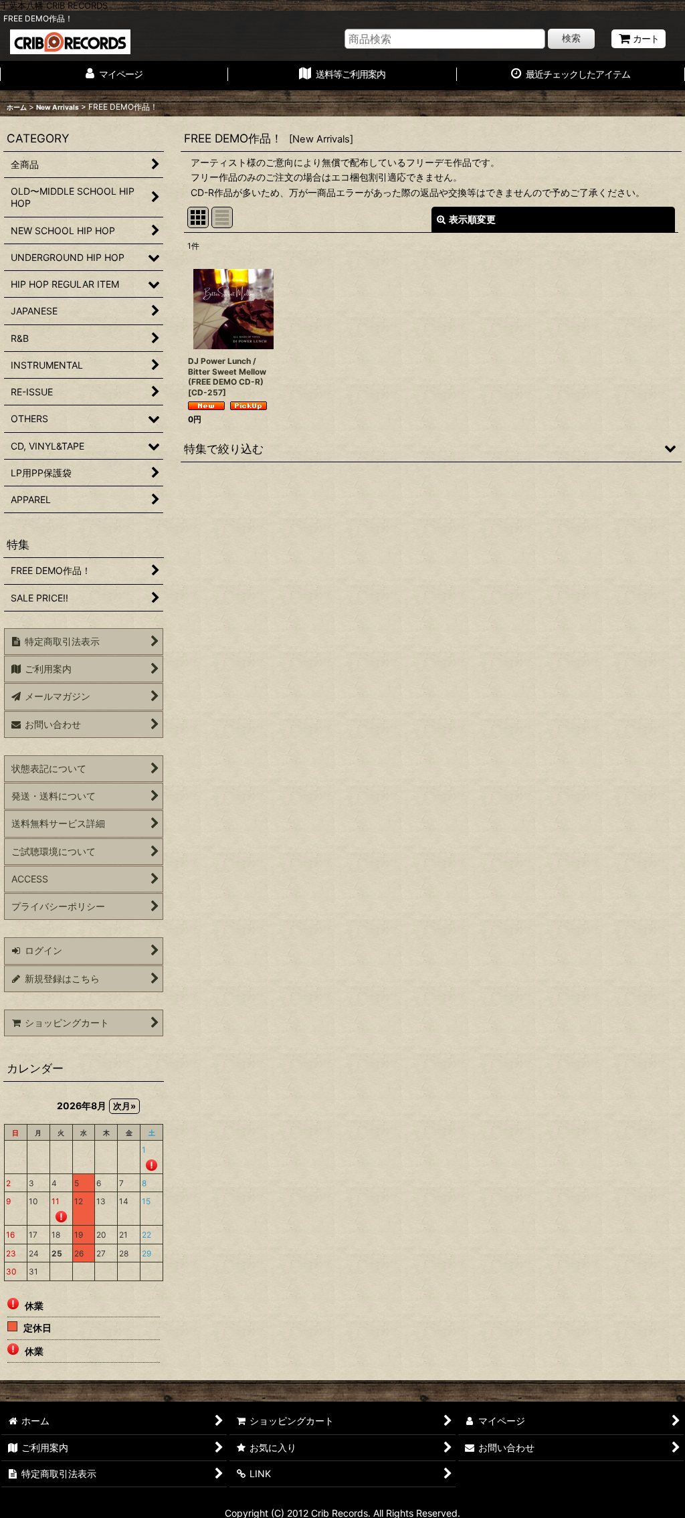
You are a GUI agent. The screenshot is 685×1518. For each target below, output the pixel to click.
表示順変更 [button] (472, 219)
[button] (431, 448)
